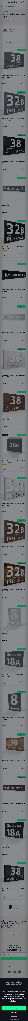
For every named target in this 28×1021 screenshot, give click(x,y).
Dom (2, 6)
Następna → (17, 907)
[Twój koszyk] (26, 2)
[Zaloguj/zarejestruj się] (23, 2)
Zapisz (13, 959)
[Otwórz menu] (2, 2)
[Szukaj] (21, 2)
